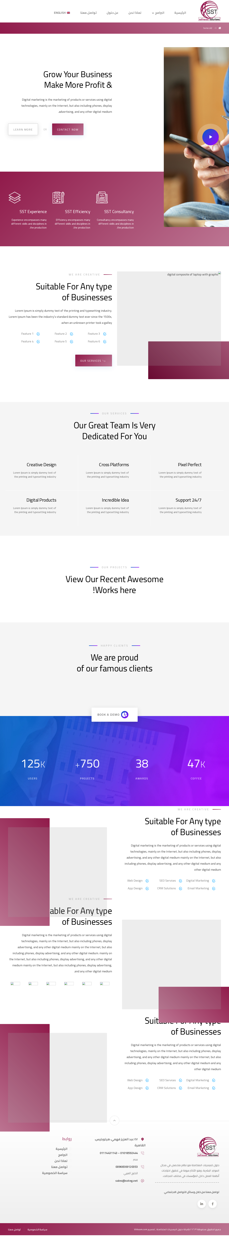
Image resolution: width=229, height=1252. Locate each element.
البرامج (62, 1155)
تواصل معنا (59, 1167)
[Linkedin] (201, 1204)
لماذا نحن (60, 1161)
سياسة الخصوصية (54, 1173)
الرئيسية (61, 1149)
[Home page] (219, 28)
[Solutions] (209, 11)
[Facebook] (212, 1204)
